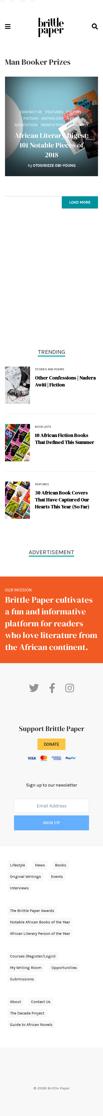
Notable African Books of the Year (40, 922)
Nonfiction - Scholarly (64, 124)
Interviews (19, 888)
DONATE (51, 744)
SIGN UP (51, 823)
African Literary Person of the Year (40, 933)
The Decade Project (27, 1013)
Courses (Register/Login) (33, 956)
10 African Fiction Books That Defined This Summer (64, 439)
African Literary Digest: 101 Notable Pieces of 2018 (51, 145)
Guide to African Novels (31, 1024)
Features (54, 111)
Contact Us (31, 111)
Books (60, 865)
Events (57, 876)
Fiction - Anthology (43, 118)
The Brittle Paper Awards (32, 910)
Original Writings (25, 876)
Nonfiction (26, 124)
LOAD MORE (79, 202)
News (72, 118)
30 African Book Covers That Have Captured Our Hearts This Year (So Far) (62, 499)
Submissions (22, 979)
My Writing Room (26, 967)
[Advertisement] (51, 279)
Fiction (73, 111)
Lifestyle (17, 865)
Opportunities (64, 967)
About (15, 1001)
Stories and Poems (49, 369)
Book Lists (43, 426)
